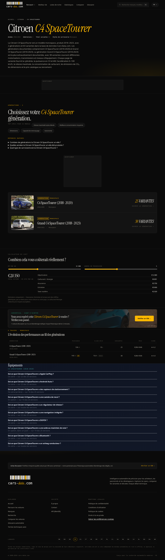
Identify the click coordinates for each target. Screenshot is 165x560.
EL (139, 539)
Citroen (21, 19)
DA (149, 539)
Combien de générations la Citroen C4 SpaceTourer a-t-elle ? (35, 142)
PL (107, 539)
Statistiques (68, 5)
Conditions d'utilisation (97, 507)
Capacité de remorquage (31, 131)
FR (75, 539)
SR (91, 539)
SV (133, 539)
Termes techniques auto (17, 527)
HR (96, 539)
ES (80, 539)
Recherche (12, 515)
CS (112, 539)
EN (59, 539)
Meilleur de (42, 5)
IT (86, 539)
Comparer (80, 5)
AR (155, 539)
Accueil (11, 19)
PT (102, 539)
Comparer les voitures (16, 519)
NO (128, 539)
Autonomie (48, 131)
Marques (11, 511)
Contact (54, 507)
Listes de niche (55, 5)
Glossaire (90, 5)
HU (123, 539)
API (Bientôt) (55, 511)
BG (144, 539)
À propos (54, 503)
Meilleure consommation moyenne (71, 125)
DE (70, 539)
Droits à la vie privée (96, 515)
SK (118, 539)
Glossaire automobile (16, 523)
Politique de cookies (95, 511)
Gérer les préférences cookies (101, 519)
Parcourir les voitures (16, 507)
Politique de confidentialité (98, 503)
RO (64, 539)
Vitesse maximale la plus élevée (44, 125)
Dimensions (14, 131)
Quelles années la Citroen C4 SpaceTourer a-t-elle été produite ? (37, 145)
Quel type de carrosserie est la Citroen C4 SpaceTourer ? (33, 148)
